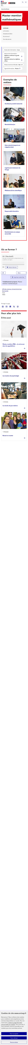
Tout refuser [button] (14, 1038)
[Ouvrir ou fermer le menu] (26, 2)
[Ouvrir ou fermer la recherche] (22, 2)
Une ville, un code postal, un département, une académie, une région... (12, 259)
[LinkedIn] (10, 306)
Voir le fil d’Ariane (5, 9)
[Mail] (6, 306)
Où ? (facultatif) (7, 256)
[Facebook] (17, 306)
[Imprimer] (2, 306)
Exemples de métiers (7, 33)
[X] (14, 306)
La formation (6, 31)
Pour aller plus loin (7, 39)
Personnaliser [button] (14, 1042)
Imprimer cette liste (19, 277)
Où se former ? (6, 36)
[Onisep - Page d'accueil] (11, 3)
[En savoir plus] (22, 56)
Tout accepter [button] (14, 1033)
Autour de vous (12, 267)
